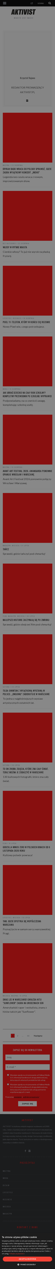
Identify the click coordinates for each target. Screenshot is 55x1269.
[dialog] (27, 1251)
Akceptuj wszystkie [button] (27, 1259)
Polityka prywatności (17, 1254)
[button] (27, 1264)
